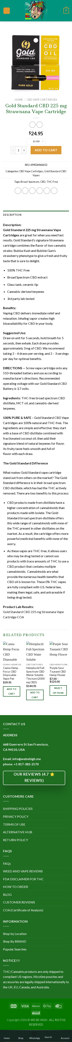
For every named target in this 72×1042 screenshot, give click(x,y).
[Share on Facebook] (25, 190)
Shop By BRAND (14, 941)
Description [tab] (12, 214)
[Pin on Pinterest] (47, 190)
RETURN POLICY (15, 840)
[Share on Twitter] (32, 190)
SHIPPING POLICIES (18, 808)
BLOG (7, 894)
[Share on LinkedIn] (54, 190)
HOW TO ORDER (15, 887)
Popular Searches (15, 949)
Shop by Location (15, 934)
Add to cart (46, 150)
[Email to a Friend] (39, 190)
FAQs (7, 863)
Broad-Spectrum (30, 181)
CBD (43, 181)
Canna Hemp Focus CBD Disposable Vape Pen (10, 673)
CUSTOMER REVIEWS (19, 902)
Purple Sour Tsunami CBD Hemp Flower (58, 671)
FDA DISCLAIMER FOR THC (23, 879)
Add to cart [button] (11, 691)
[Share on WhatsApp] (18, 190)
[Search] (55, 11)
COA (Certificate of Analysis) (23, 910)
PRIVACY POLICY (15, 816)
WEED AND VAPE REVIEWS (23, 871)
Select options (58, 690)
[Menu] (6, 10)
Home (19, 99)
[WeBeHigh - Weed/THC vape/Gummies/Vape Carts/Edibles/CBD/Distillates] (36, 11)
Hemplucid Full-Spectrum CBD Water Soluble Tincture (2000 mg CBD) (35, 675)
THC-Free (52, 181)
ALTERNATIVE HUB (17, 832)
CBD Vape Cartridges (42, 99)
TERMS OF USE (14, 824)
